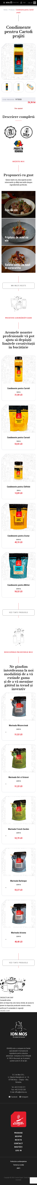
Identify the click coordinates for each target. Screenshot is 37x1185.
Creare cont (15, 2)
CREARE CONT (5, 1011)
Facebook (14, 1097)
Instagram (24, 1097)
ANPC (18, 1168)
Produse (18, 1133)
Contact (18, 1143)
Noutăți (18, 1147)
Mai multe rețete (18, 286)
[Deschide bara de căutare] (34, 2)
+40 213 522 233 (20, 1090)
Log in (18, 1150)
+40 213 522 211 (19, 1087)
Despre (18, 1136)
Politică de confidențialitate (18, 1161)
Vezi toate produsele (18, 612)
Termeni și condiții (18, 1165)
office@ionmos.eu (21, 1092)
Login (24, 2)
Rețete (18, 1140)
